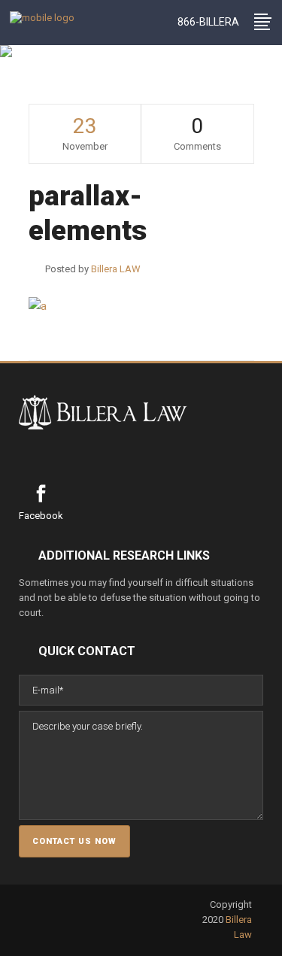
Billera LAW (55, 89)
